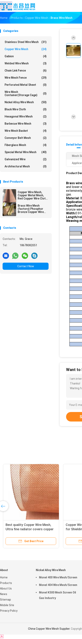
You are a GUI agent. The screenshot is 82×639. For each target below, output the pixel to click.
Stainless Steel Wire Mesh (26, 42)
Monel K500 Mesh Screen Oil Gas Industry (57, 595)
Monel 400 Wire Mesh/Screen (58, 577)
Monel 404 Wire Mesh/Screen (58, 585)
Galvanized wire (26, 159)
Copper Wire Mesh (26, 49)
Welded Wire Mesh (26, 63)
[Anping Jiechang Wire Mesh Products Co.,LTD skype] (34, 255)
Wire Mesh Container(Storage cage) (26, 93)
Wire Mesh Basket (26, 130)
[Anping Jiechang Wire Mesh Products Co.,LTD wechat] (25, 255)
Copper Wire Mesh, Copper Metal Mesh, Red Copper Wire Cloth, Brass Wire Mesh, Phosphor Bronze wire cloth (33, 195)
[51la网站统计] (2, 637)
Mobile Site (7, 605)
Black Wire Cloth (26, 109)
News (3, 594)
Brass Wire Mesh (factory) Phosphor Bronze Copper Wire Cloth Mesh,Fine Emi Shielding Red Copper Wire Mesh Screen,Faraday (32, 209)
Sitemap (5, 599)
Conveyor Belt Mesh (26, 137)
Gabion (26, 56)
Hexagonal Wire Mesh (26, 116)
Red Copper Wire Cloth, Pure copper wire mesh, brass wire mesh (52, 529)
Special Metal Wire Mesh (26, 152)
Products (6, 583)
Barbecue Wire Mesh (26, 123)
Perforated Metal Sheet (26, 84)
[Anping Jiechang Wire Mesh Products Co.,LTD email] (6, 255)
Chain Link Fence (26, 70)
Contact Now (25, 266)
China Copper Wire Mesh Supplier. (49, 628)
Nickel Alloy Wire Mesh (26, 102)
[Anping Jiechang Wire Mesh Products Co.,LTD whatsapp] (15, 255)
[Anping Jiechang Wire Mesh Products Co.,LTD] (17, 6)
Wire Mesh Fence (26, 77)
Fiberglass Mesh (26, 145)
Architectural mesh (26, 166)
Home (4, 577)
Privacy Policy (9, 610)
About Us (6, 588)
